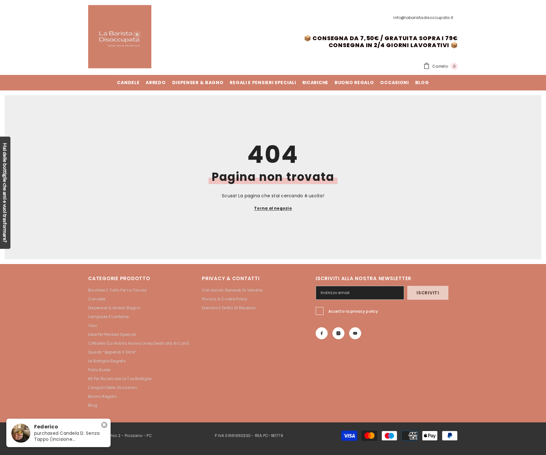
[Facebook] (322, 333)
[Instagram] (338, 333)
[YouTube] (355, 333)
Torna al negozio (273, 208)
